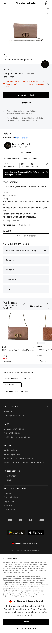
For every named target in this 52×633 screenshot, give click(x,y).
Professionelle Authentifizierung (21, 250)
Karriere (8, 505)
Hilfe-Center (10, 475)
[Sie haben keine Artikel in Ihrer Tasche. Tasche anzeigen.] (47, 3)
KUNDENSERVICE (12, 471)
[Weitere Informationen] (47, 84)
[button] (47, 3)
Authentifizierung (12, 432)
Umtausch (11, 279)
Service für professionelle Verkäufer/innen (24, 462)
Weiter (26, 621)
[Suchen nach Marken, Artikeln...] (5, 3)
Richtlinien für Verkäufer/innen (18, 458)
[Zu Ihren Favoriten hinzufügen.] (32, 347)
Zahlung (10, 260)
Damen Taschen (11, 378)
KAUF (6, 424)
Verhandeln (26, 102)
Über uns (8, 493)
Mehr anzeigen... (29, 73)
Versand (10, 269)
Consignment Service (14, 415)
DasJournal (9, 509)
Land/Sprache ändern (26, 628)
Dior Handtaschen (12, 385)
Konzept (8, 411)
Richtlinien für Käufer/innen (17, 436)
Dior (6, 56)
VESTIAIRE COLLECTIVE (15, 488)
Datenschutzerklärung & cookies (24, 550)
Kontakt (7, 479)
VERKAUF (8, 446)
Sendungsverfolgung (14, 428)
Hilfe (8, 288)
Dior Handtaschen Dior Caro (16, 391)
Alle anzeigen (36, 306)
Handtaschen (29, 378)
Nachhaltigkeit (11, 497)
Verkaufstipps (10, 450)
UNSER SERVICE (11, 407)
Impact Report (11, 501)
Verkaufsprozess (12, 454)
